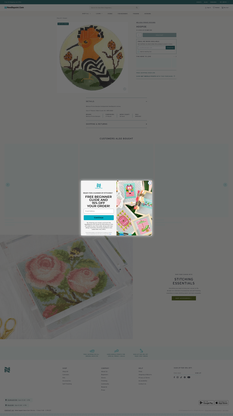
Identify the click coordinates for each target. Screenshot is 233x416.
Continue (98, 218)
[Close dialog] (149, 183)
